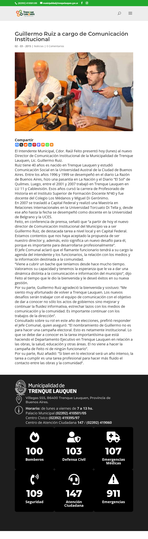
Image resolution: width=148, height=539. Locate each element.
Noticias (39, 46)
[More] (51, 145)
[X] (21, 145)
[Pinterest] (34, 145)
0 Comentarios (55, 46)
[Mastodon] (38, 145)
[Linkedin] (30, 145)
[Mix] (43, 145)
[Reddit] (25, 145)
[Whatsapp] (47, 145)
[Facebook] (17, 145)
